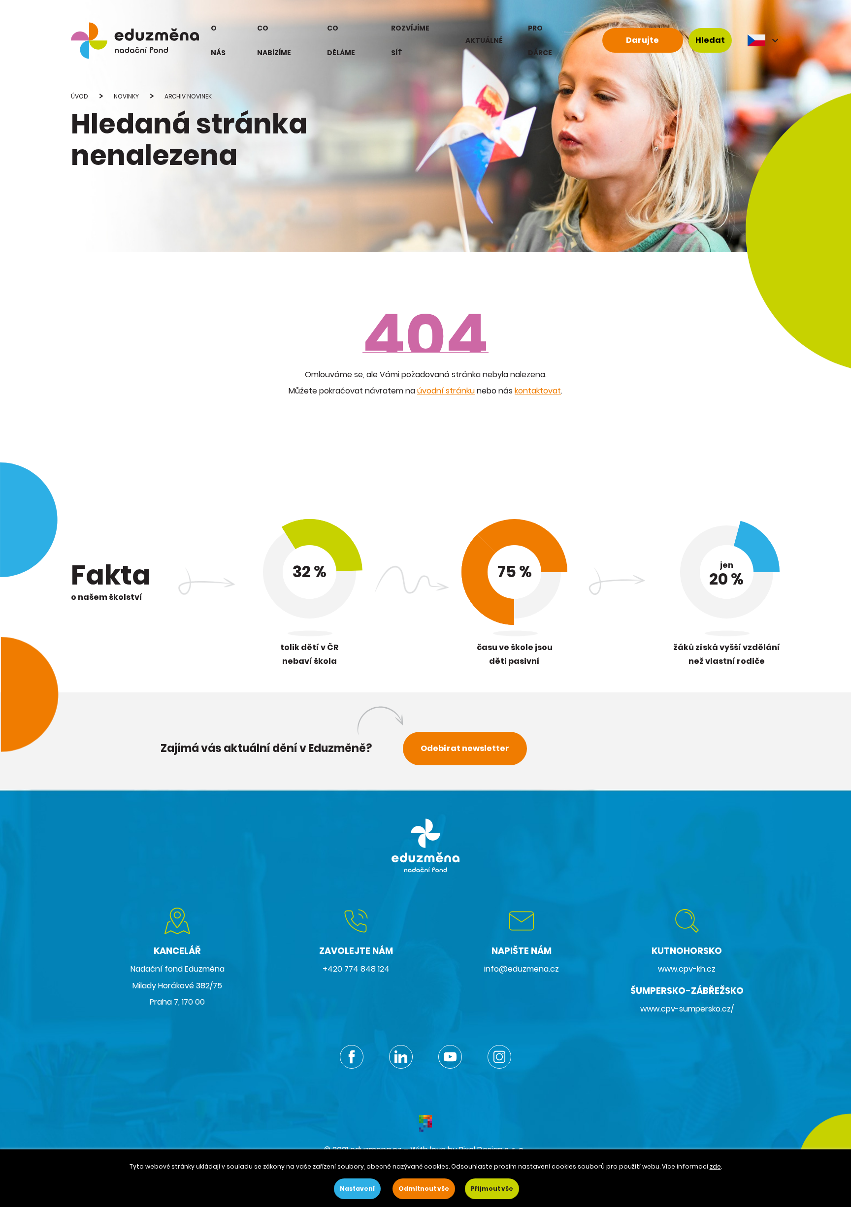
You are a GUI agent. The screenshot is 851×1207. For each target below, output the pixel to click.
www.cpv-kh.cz (687, 969)
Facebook (351, 1057)
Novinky (126, 96)
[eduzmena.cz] (135, 40)
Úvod (79, 96)
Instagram (499, 1057)
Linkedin (401, 1057)
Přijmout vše (492, 1188)
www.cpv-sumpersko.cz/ (687, 1008)
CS (764, 40)
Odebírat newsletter (465, 748)
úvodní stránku (446, 390)
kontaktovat (538, 390)
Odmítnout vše (423, 1188)
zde (715, 1166)
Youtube (450, 1057)
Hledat (710, 40)
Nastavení (357, 1188)
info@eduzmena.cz (521, 969)
